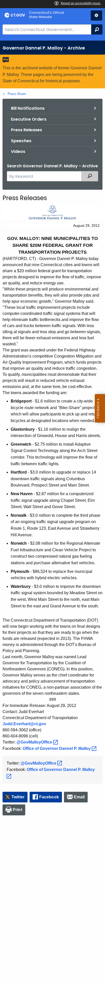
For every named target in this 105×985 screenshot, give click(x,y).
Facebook (49, 797)
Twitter (17, 797)
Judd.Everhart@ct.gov (24, 724)
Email (79, 797)
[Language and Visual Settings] (96, 15)
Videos (18, 151)
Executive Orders (28, 119)
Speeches (21, 141)
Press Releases (26, 130)
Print (17, 810)
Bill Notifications (28, 108)
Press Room (17, 94)
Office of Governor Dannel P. (57, 748)
